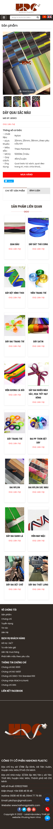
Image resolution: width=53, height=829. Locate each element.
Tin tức (4, 628)
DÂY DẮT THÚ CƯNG (38, 244)
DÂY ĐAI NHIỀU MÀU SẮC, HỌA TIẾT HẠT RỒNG (38, 394)
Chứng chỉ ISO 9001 (10, 667)
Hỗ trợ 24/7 (7, 643)
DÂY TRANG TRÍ (14, 438)
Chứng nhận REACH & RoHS (14, 681)
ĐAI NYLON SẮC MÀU (38, 487)
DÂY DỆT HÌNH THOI (14, 292)
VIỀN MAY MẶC (38, 536)
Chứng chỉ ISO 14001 (11, 672)
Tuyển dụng (7, 624)
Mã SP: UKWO (10, 118)
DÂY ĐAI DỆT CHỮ (14, 584)
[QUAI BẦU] (14, 228)
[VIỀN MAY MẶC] (38, 520)
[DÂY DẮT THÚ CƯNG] (38, 228)
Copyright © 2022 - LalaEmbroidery (22, 814)
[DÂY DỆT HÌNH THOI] (14, 277)
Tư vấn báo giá (8, 648)
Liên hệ (4, 633)
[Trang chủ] (26, 7)
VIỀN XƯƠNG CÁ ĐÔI (14, 390)
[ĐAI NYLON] (14, 471)
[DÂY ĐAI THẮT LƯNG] (38, 568)
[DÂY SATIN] (38, 325)
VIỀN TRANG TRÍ (38, 292)
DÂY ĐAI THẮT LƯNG (38, 584)
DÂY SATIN (38, 341)
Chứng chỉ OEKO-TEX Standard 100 (18, 676)
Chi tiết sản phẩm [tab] (15, 191)
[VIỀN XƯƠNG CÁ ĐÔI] (14, 374)
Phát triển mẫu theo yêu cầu (15, 657)
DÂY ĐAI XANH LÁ (14, 536)
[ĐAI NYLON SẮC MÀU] (38, 471)
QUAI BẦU (14, 244)
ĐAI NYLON (14, 487)
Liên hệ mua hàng (10, 652)
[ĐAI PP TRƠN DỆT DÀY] (38, 422)
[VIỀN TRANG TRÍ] (38, 277)
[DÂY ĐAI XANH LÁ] (14, 520)
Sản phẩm (6, 615)
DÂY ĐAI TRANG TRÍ (14, 341)
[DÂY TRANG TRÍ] (14, 422)
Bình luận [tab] (35, 191)
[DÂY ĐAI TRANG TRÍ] (14, 325)
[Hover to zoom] (26, 63)
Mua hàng (26, 174)
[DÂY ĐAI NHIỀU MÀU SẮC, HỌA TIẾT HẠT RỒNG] (38, 374)
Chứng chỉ (6, 619)
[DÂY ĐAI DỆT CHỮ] (14, 568)
